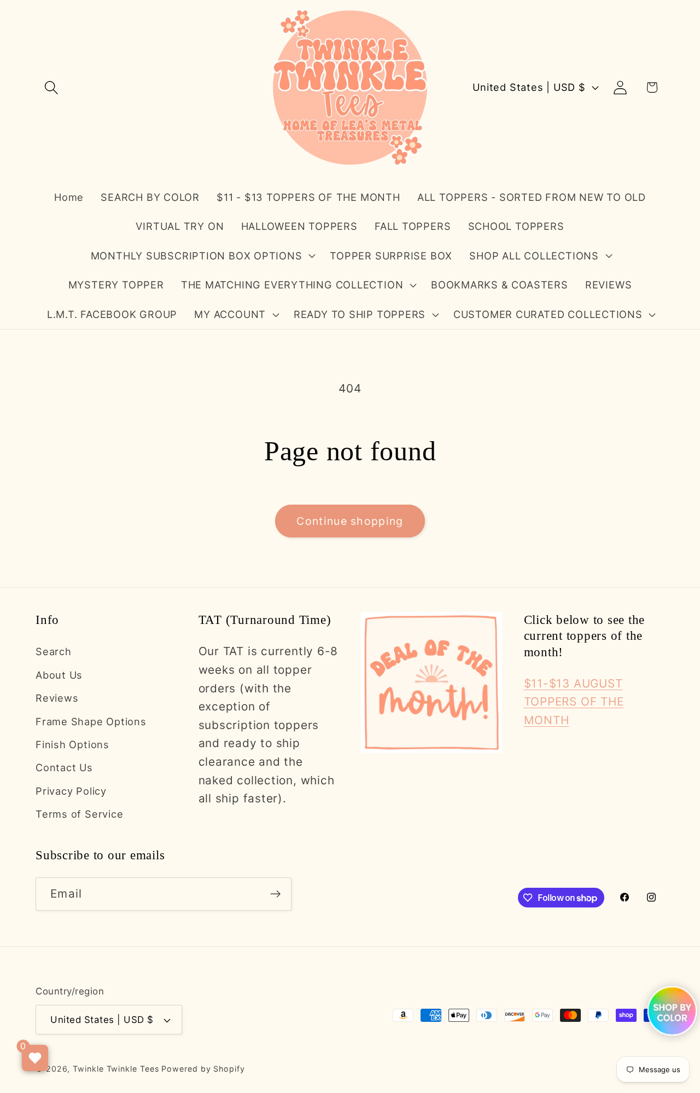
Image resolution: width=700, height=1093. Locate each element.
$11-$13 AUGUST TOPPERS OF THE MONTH (574, 701)
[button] (51, 87)
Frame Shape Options (91, 721)
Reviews (57, 698)
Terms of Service (79, 814)
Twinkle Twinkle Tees (116, 1068)
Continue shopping (349, 521)
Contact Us (64, 767)
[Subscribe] (275, 894)
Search (54, 651)
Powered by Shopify (202, 1068)
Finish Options (72, 744)
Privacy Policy (71, 791)
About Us (59, 675)
